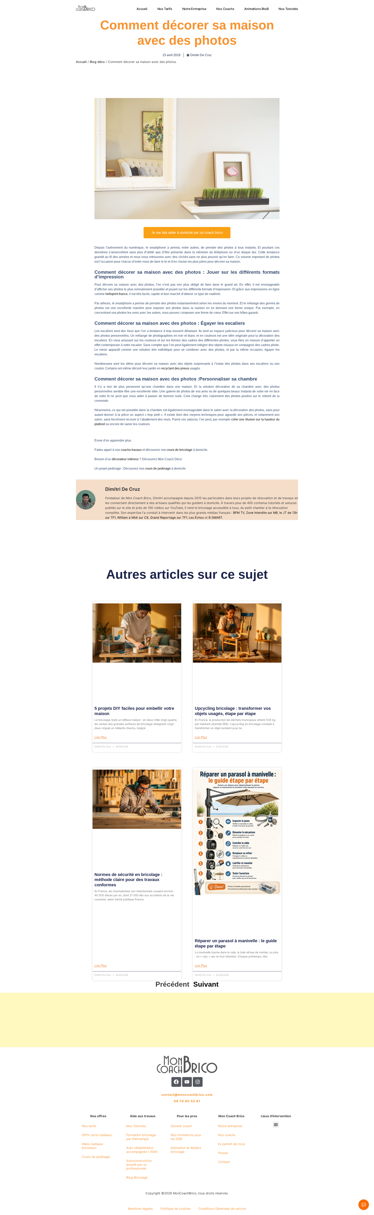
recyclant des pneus (175, 368)
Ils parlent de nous (231, 1144)
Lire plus (100, 737)
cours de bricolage (179, 449)
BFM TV (238, 513)
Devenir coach (181, 1126)
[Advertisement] (117, 1020)
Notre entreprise (194, 9)
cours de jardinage (158, 468)
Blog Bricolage (137, 1177)
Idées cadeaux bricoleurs (92, 1146)
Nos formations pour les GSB (186, 1137)
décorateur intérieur (125, 459)
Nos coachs (225, 9)
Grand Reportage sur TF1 (168, 517)
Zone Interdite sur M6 (262, 513)
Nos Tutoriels (288, 9)
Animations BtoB (256, 9)
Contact (224, 1162)
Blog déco (97, 62)
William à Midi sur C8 (132, 517)
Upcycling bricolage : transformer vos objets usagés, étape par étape (233, 711)
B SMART (215, 517)
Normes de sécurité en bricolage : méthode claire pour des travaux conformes (128, 879)
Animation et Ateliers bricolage (186, 1150)
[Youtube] (187, 1082)
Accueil (142, 9)
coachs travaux (131, 449)
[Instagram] (198, 1082)
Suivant (206, 984)
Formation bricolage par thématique (141, 1137)
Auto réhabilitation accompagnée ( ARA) (142, 1150)
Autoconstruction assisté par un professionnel (139, 1164)
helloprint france (116, 294)
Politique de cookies (176, 1209)
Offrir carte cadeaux (97, 1135)
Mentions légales (140, 1209)
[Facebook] (176, 1082)
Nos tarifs (164, 9)
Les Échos (196, 517)
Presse (223, 1153)
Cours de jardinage (96, 1157)
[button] (276, 1124)
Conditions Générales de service (222, 1209)
